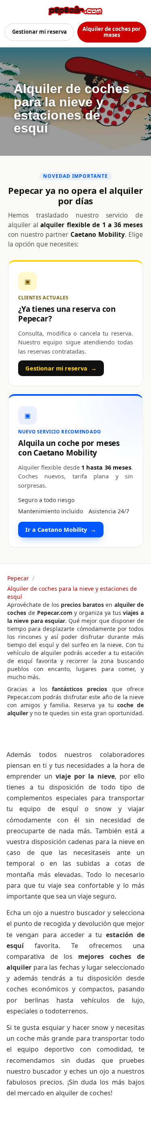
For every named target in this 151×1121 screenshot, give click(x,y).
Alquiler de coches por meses (112, 32)
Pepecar (18, 578)
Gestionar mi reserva (39, 31)
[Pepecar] (75, 10)
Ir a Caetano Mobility (60, 529)
